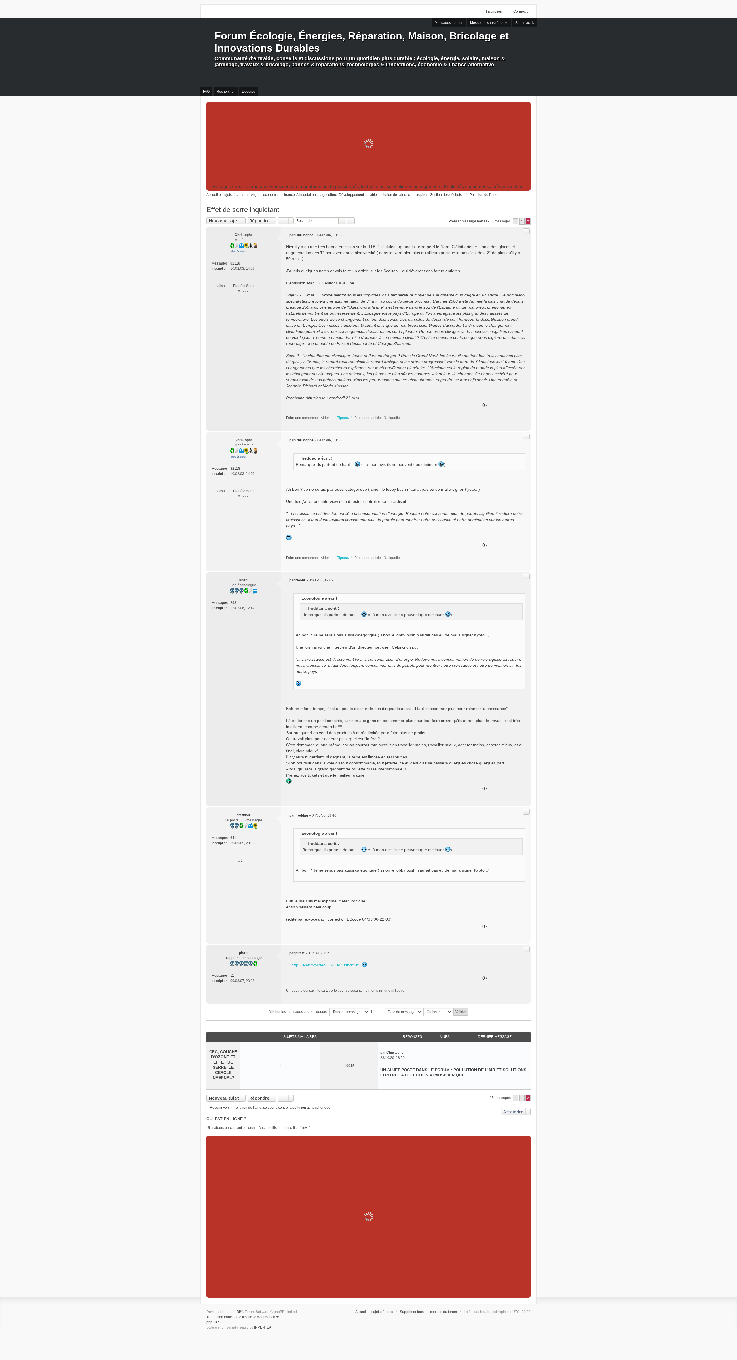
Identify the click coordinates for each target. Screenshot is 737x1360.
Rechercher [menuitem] (225, 92)
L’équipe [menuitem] (248, 92)
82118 (235, 263)
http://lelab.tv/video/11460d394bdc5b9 (326, 965)
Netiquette (392, 418)
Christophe (244, 235)
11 (232, 976)
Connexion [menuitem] (522, 12)
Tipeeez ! (344, 418)
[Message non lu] (287, 235)
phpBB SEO (215, 1322)
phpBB (236, 1312)
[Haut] (523, 424)
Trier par (378, 1012)
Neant (243, 580)
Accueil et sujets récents (374, 1312)
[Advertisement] (368, 143)
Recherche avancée (351, 220)
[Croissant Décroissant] (438, 1012)
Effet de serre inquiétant (242, 210)
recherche (310, 418)
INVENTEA (262, 1327)
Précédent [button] (515, 221)
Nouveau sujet (224, 220)
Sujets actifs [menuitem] (524, 23)
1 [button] (522, 221)
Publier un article (367, 418)
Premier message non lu (468, 221)
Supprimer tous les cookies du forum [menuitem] (428, 1312)
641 (233, 838)
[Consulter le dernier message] (406, 1053)
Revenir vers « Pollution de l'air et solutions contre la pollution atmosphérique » (271, 1108)
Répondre (259, 220)
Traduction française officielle (229, 1317)
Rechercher (342, 220)
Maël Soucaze (268, 1317)
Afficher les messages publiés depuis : (299, 1012)
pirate (243, 953)
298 (233, 603)
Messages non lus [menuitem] (449, 23)
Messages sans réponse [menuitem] (489, 23)
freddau (243, 815)
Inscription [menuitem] (494, 12)
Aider (325, 418)
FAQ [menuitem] (206, 92)
